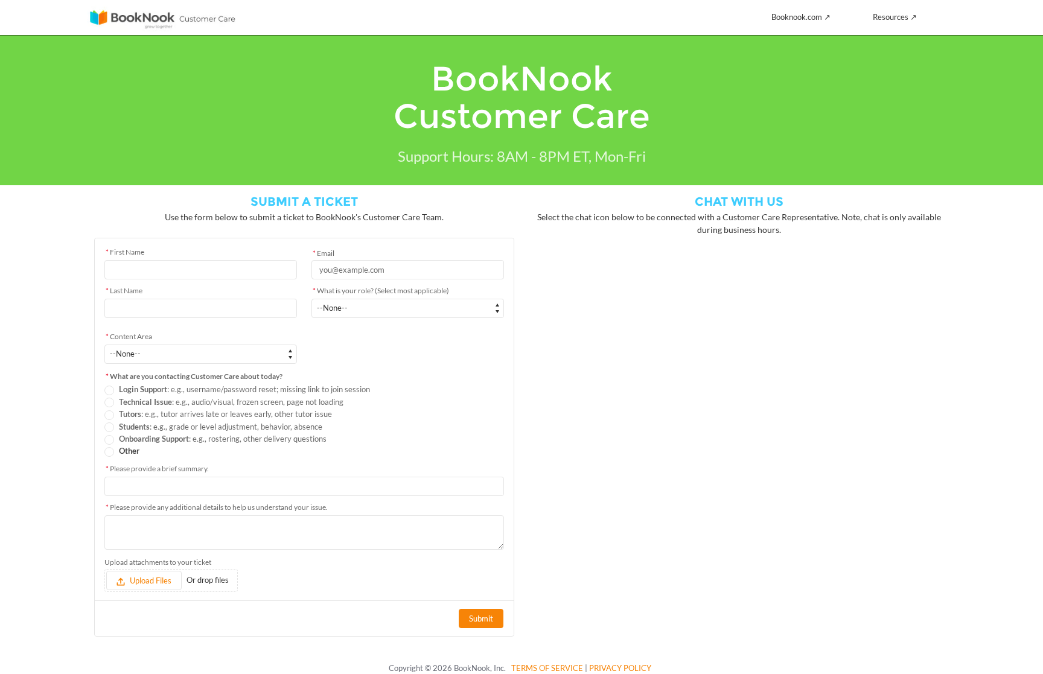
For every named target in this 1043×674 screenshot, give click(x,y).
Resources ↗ (895, 17)
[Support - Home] (162, 17)
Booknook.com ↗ (801, 17)
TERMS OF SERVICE (547, 668)
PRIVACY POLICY (620, 668)
